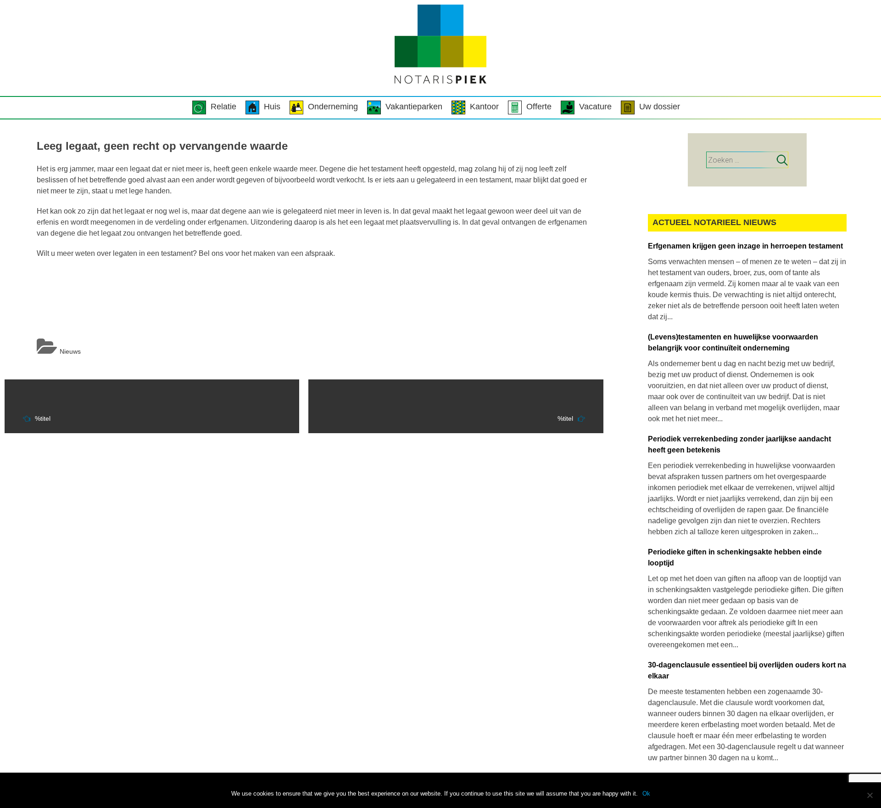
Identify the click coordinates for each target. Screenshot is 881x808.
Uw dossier (659, 106)
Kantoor (484, 106)
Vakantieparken (413, 106)
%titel (42, 419)
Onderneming (333, 106)
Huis (272, 106)
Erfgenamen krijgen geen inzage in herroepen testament (745, 246)
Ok (646, 793)
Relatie (223, 106)
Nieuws (70, 351)
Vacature (595, 106)
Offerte (539, 106)
